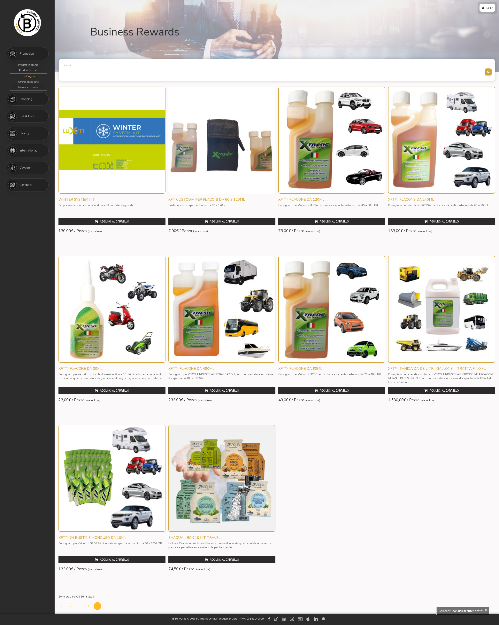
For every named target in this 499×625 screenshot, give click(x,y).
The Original (28, 76)
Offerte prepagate (28, 82)
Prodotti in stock (28, 70)
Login (490, 7)
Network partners (28, 87)
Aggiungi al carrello (114, 221)
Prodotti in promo (28, 65)
